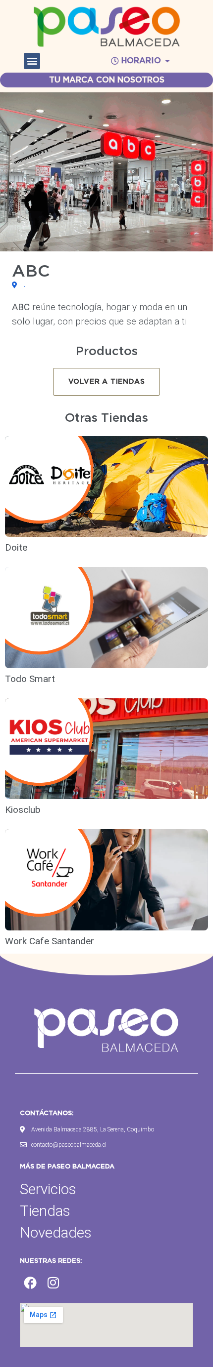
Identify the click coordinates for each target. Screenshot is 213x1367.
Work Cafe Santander (49, 941)
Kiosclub (24, 809)
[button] (32, 61)
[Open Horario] (167, 61)
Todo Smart (30, 678)
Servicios (48, 1189)
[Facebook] (30, 1283)
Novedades (56, 1232)
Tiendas (45, 1210)
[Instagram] (53, 1283)
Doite (17, 547)
